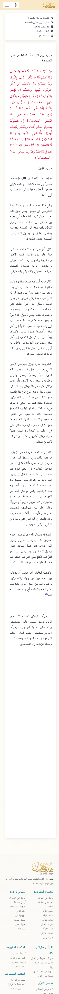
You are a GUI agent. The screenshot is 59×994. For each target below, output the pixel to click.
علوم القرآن (48, 929)
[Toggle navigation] (7, 5)
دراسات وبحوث (18, 962)
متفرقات (22, 929)
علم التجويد (47, 937)
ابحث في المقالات (45, 902)
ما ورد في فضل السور (43, 971)
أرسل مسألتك (19, 902)
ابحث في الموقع (45, 898)
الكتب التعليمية (18, 967)
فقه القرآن (21, 911)
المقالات (49, 907)
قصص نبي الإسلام (44, 989)
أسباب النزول (43, 23)
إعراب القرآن (47, 920)
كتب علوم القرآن (18, 958)
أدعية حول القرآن (45, 976)
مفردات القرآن (47, 924)
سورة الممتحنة (31, 23)
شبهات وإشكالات (18, 907)
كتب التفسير (20, 953)
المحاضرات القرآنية (17, 984)
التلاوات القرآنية (18, 980)
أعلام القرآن (48, 915)
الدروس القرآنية (18, 989)
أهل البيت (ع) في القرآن (42, 958)
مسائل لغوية (20, 920)
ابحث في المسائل (17, 898)
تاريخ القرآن (47, 911)
